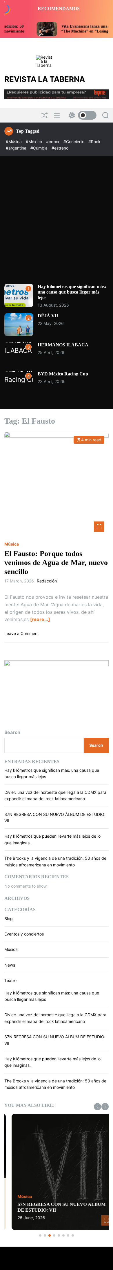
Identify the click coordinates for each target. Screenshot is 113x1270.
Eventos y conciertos (24, 933)
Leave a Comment (21, 633)
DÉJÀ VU (48, 315)
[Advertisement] (56, 224)
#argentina (17, 147)
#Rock (94, 141)
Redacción (47, 581)
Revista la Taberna (44, 79)
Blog (8, 918)
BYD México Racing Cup (63, 373)
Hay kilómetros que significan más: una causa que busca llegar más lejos (72, 292)
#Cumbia (39, 147)
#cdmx (53, 141)
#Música (14, 141)
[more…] (40, 619)
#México (34, 141)
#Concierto (74, 141)
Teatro (10, 980)
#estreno (60, 147)
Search (12, 732)
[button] (97, 1106)
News (9, 965)
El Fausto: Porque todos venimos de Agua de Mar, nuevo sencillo (56, 562)
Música (11, 544)
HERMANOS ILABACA (63, 344)
